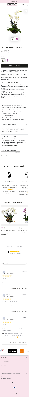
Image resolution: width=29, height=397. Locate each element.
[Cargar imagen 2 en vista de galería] (16, 39)
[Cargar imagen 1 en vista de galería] (12, 39)
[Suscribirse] (27, 373)
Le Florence (11, 391)
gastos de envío (13, 52)
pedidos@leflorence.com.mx (10, 131)
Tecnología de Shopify (14, 393)
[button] (19, 5)
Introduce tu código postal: (8, 150)
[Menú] (2, 5)
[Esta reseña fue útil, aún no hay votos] (22, 289)
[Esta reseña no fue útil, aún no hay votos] (25, 289)
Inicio (2, 43)
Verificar (17, 152)
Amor (6, 43)
